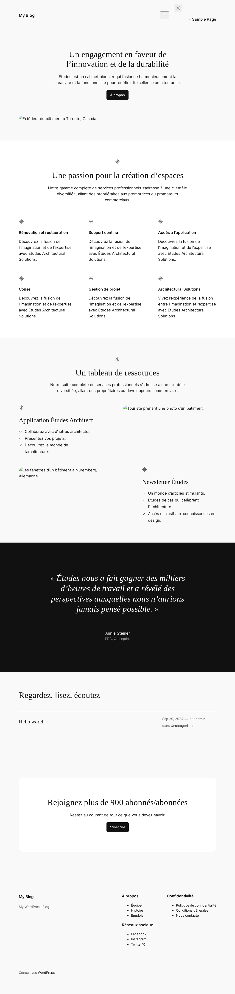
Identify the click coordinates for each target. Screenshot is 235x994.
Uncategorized (182, 726)
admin (200, 719)
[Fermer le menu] (178, 8)
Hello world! (32, 722)
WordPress (46, 972)
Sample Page (204, 19)
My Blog (27, 15)
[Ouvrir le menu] (164, 15)
